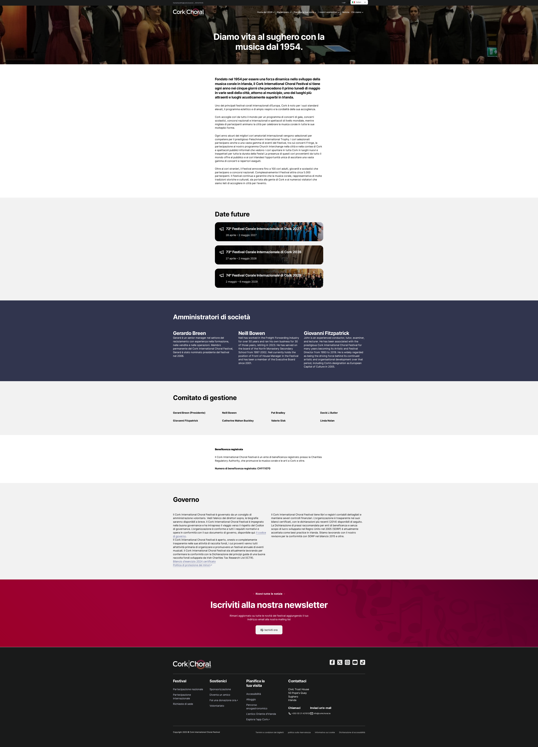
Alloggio (251, 699)
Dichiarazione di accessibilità (352, 732)
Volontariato (217, 705)
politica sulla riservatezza (299, 732)
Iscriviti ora (271, 629)
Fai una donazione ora (223, 700)
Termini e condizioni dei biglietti (270, 732)
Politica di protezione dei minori (191, 565)
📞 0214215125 (198, 3)
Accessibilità (253, 693)
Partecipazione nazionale (188, 689)
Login (344, 2)
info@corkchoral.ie (186, 3)
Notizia (345, 12)
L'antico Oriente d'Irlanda (261, 713)
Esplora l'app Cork (257, 719)
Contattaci (176, 3)
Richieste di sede (183, 703)
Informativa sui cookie (325, 732)
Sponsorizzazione (220, 689)
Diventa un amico (220, 694)
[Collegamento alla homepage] (188, 12)
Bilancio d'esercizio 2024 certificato (194, 561)
